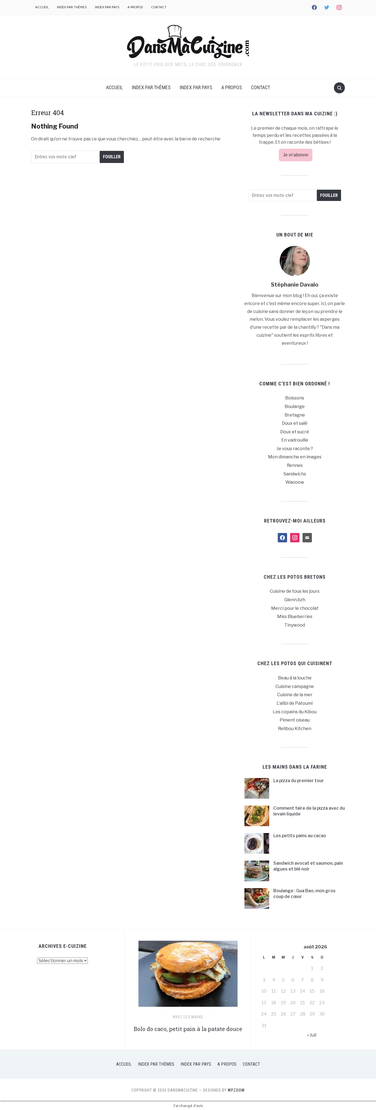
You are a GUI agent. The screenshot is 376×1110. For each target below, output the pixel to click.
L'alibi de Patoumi (295, 703)
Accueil (42, 7)
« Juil (311, 1035)
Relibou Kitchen (294, 728)
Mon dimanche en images (294, 456)
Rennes (295, 465)
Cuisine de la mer (294, 694)
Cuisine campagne (295, 686)
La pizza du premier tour (298, 780)
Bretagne (295, 415)
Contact (159, 7)
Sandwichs (295, 474)
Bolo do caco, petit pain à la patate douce (188, 1028)
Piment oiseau (295, 720)
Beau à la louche (295, 678)
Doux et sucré (294, 431)
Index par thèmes (72, 7)
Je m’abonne (295, 155)
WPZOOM (236, 1090)
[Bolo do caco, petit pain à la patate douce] (188, 976)
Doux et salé (294, 423)
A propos (135, 7)
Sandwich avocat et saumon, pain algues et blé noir (308, 866)
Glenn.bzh (294, 599)
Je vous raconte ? (295, 448)
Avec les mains (188, 1017)
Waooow (294, 482)
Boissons (294, 398)
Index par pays (107, 7)
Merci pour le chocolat (294, 608)
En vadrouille (294, 440)
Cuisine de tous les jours (295, 591)
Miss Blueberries (294, 616)
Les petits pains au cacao (299, 835)
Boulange (295, 406)
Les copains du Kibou (295, 711)
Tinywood (294, 625)
